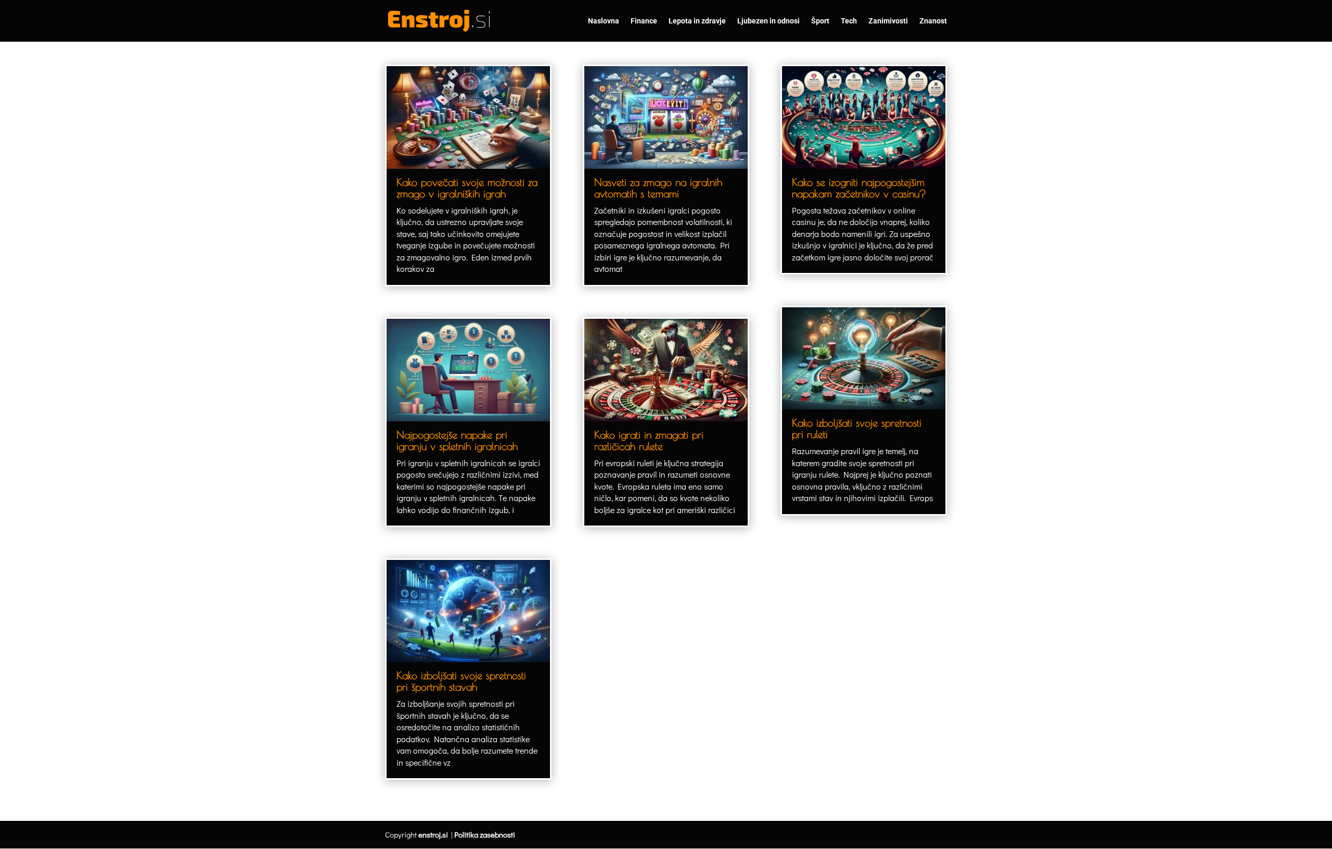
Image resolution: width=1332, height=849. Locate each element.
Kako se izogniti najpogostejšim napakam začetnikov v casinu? (859, 187)
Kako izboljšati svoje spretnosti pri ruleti (856, 428)
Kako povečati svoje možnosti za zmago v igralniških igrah (466, 187)
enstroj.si (433, 834)
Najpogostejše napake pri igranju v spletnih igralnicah (457, 440)
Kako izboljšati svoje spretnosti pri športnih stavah (461, 681)
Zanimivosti (888, 21)
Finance (644, 21)
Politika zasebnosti (484, 834)
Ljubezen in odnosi (768, 21)
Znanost (933, 21)
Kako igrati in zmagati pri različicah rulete (648, 440)
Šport (820, 21)
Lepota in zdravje (697, 21)
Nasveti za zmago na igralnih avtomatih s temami (658, 187)
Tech (849, 21)
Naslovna (603, 21)
